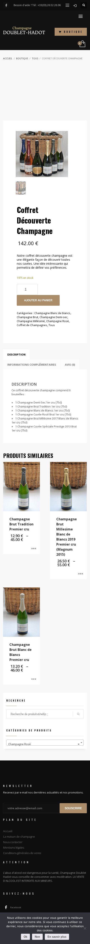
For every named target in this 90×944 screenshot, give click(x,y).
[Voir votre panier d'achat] (82, 44)
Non (37, 936)
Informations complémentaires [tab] (31, 364)
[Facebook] (6, 5)
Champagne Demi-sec (53, 317)
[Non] (85, 928)
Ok (25, 936)
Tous (52, 325)
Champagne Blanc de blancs (52, 313)
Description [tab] (16, 354)
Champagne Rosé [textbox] (43, 744)
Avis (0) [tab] (70, 364)
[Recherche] (78, 714)
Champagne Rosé (57, 321)
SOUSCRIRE (73, 808)
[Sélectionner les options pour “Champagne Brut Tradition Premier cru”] (34, 548)
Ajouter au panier (38, 300)
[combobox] (45, 743)
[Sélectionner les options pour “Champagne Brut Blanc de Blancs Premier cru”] (34, 679)
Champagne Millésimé (31, 321)
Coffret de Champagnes (32, 325)
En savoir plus (57, 936)
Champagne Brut (27, 317)
